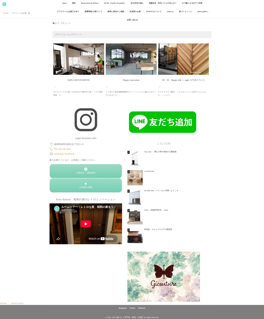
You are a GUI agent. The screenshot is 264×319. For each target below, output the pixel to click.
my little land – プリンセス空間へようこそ (161, 190)
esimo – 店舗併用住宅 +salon (156, 210)
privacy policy (17, 303)
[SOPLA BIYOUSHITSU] (78, 59)
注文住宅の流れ (137, 3)
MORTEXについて (154, 11)
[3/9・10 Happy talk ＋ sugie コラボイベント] (183, 59)
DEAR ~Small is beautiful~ (114, 3)
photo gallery (202, 11)
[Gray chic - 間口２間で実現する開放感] (135, 158)
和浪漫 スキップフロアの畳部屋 (158, 229)
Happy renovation (131, 80)
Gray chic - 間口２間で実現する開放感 (160, 152)
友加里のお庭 (135, 11)
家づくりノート (185, 11)
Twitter (132, 308)
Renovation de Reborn (90, 3)
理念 (74, 3)
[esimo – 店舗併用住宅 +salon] (135, 216)
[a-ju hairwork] (135, 177)
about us (170, 11)
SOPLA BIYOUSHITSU (79, 80)
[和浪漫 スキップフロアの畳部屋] (135, 236)
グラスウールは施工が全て (68, 11)
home (64, 3)
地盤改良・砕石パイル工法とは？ (162, 3)
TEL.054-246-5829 (62, 149)
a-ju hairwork (149, 171)
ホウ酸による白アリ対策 (192, 3)
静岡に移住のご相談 (116, 11)
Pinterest (141, 308)
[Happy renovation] (131, 59)
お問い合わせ (132, 20)
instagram (123, 308)
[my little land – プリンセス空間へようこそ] (135, 197)
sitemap (3, 303)
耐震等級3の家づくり (93, 11)
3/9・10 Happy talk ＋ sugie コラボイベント (183, 80)
